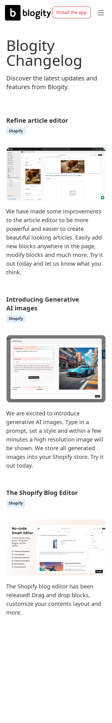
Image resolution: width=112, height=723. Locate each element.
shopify (16, 131)
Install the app (71, 12)
